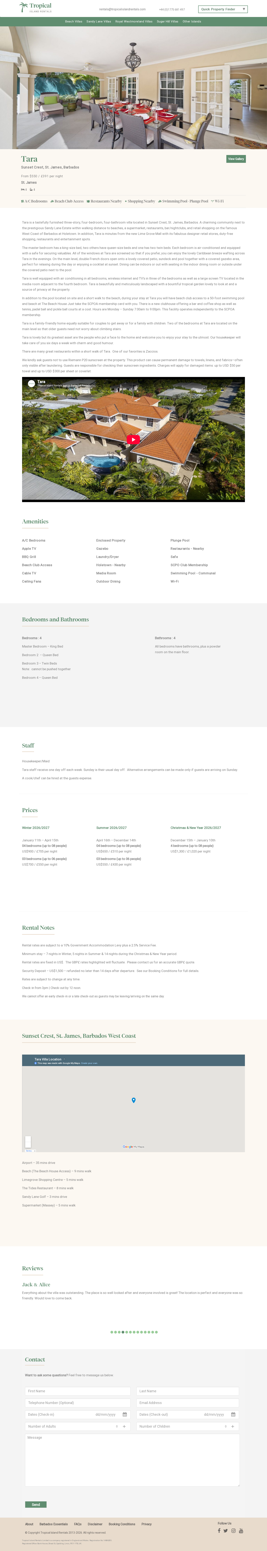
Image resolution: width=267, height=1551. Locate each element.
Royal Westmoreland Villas (134, 21)
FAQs (78, 1524)
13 (156, 1332)
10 (145, 1332)
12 (152, 1332)
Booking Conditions (163, 971)
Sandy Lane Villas (99, 21)
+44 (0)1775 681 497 (172, 9)
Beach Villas (73, 21)
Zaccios (152, 351)
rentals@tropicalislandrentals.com (122, 9)
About (29, 1524)
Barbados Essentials (53, 1524)
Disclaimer (95, 1524)
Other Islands (192, 21)
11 (149, 1332)
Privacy (147, 1524)
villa (129, 222)
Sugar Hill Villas (167, 21)
